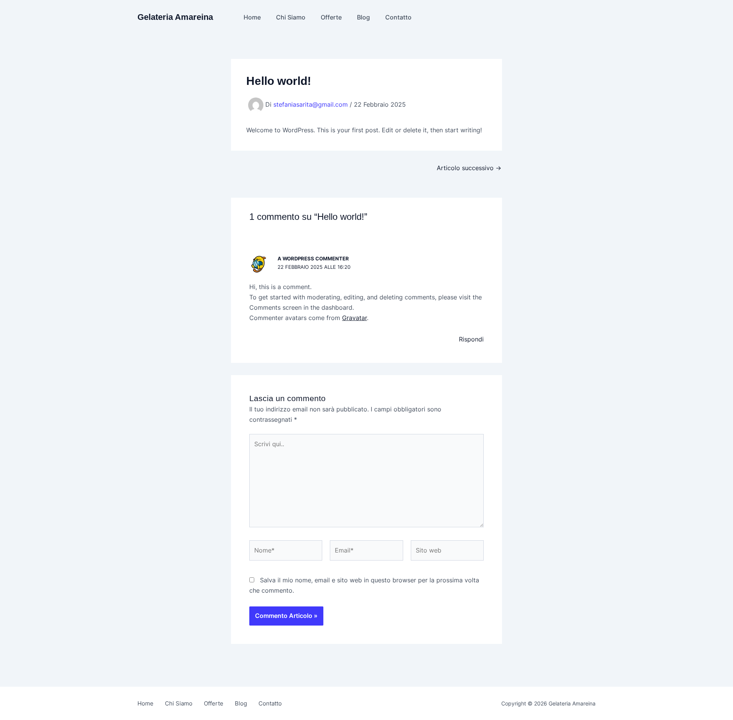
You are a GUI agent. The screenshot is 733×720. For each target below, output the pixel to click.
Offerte (331, 17)
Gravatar (354, 318)
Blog (363, 17)
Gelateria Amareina (175, 17)
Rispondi (471, 339)
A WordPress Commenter (313, 258)
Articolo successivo (469, 168)
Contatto (398, 17)
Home (252, 17)
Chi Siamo (290, 17)
